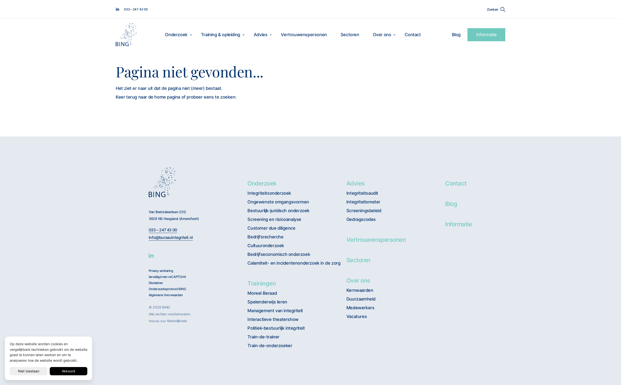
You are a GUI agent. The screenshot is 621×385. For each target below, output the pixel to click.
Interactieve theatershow (272, 319)
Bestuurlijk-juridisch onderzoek (278, 210)
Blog (456, 34)
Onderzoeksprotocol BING (167, 289)
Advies (261, 34)
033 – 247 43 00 (163, 230)
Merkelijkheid (177, 321)
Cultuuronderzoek (265, 245)
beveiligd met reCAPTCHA (167, 277)
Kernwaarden (359, 290)
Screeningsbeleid (363, 210)
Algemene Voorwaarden (166, 295)
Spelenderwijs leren (267, 301)
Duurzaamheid (361, 298)
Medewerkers (360, 307)
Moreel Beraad (262, 293)
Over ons (382, 34)
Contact (413, 34)
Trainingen (261, 283)
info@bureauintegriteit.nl (171, 237)
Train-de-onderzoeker (269, 345)
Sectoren (350, 34)
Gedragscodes (361, 219)
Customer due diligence (271, 228)
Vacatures (356, 316)
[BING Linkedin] (151, 255)
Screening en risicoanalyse (274, 219)
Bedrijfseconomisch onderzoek (278, 254)
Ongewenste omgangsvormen (278, 201)
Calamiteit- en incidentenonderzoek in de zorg (293, 263)
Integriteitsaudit (362, 193)
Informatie (486, 34)
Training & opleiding (220, 34)
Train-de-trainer (263, 336)
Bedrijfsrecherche (265, 236)
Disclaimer (156, 283)
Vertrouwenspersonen (304, 34)
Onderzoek (176, 34)
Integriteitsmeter (363, 201)
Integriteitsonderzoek (269, 193)
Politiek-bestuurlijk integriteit (276, 328)
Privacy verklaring (161, 271)
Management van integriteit (275, 310)
